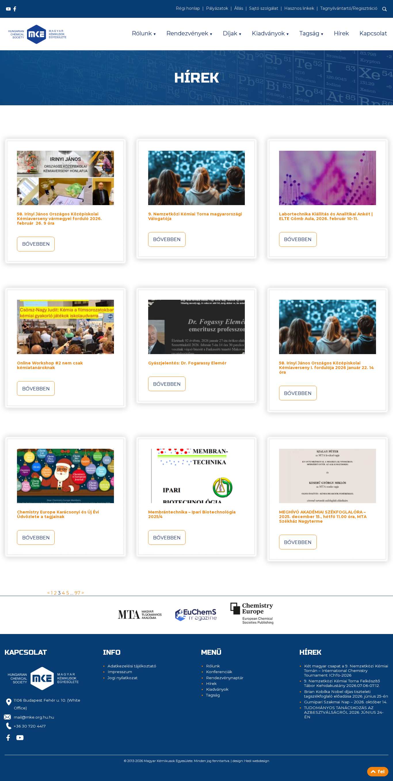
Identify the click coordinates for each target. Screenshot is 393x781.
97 (77, 593)
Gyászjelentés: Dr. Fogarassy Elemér (187, 363)
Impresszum (120, 671)
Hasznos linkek (299, 8)
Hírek (341, 33)
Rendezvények (187, 33)
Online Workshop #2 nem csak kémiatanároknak (50, 365)
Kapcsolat (373, 33)
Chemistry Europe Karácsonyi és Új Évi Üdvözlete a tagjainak (58, 514)
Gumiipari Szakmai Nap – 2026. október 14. (345, 702)
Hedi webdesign (256, 761)
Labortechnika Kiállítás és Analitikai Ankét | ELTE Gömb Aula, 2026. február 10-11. (326, 216)
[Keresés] (384, 9)
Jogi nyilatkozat (123, 677)
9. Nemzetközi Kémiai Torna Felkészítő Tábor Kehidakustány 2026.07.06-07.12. (342, 683)
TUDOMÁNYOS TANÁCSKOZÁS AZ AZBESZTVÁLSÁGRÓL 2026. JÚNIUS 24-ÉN (344, 712)
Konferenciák (219, 671)
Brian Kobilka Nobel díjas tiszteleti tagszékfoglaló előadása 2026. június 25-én (346, 693)
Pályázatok (217, 8)
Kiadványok (268, 33)
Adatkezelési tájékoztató (132, 666)
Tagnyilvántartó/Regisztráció (348, 8)
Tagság (309, 33)
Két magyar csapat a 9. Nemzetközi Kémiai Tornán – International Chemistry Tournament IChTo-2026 (346, 670)
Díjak (230, 33)
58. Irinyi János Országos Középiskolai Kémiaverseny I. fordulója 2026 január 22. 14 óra (326, 368)
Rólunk (142, 33)
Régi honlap (188, 8)
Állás (238, 8)
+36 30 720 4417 (30, 726)
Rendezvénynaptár (224, 677)
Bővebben (36, 244)
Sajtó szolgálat (263, 8)
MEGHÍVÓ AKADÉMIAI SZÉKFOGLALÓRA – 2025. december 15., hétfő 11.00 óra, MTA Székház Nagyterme (323, 517)
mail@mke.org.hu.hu (34, 717)
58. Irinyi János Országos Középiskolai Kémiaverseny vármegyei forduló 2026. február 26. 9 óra (59, 219)
